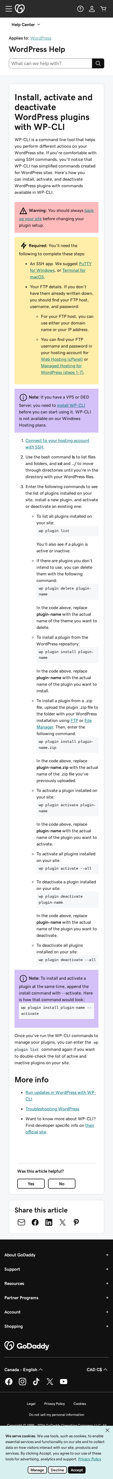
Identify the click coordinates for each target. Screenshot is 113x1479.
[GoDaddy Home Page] (27, 1346)
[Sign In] (92, 9)
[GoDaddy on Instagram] (22, 1384)
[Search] (98, 63)
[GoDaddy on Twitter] (50, 1384)
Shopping (13, 1326)
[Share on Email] (21, 1222)
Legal (31, 1403)
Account (12, 1312)
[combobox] (50, 63)
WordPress (40, 38)
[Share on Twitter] (62, 1222)
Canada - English (20, 1369)
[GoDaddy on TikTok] (36, 1384)
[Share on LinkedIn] (49, 1222)
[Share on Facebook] (35, 1222)
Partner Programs (21, 1297)
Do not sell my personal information (56, 1414)
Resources (14, 1283)
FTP (74, 720)
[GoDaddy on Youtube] (63, 1384)
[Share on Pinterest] (76, 1222)
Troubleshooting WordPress (52, 1109)
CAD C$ (94, 1369)
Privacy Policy (54, 1403)
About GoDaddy (19, 1255)
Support (12, 1269)
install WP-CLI (71, 405)
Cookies (80, 1403)
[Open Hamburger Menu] (6, 9)
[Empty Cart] (103, 9)
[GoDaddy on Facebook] (8, 1384)
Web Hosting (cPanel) (62, 359)
